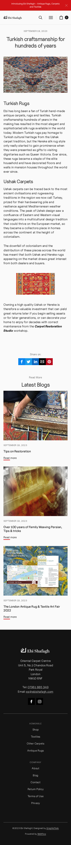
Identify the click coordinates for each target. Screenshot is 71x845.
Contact (35, 782)
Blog (35, 775)
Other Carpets (35, 743)
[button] (50, 17)
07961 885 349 (38, 687)
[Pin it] (49, 361)
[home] (13, 17)
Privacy (35, 803)
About (35, 768)
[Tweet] (28, 361)
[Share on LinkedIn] (35, 361)
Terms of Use (36, 796)
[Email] (42, 361)
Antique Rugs (35, 750)
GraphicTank (52, 828)
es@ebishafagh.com (39, 692)
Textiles (35, 736)
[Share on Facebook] (21, 361)
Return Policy (36, 789)
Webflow (41, 834)
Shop (35, 729)
